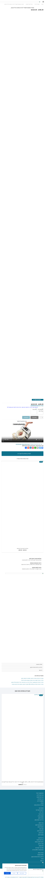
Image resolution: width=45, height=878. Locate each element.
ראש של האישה (40, 827)
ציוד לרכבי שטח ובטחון (39, 820)
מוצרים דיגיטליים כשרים (38, 805)
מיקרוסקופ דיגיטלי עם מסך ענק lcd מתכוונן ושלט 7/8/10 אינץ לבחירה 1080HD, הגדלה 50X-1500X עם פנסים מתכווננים (22, 549)
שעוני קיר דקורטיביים (39, 847)
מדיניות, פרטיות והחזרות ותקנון (36, 667)
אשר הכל (7, 873)
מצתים (42, 803)
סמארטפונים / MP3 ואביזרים (37, 849)
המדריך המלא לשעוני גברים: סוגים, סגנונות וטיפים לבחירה (32, 680)
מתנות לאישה (40, 834)
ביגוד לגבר (41, 812)
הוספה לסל (34, 417)
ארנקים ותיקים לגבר (39, 810)
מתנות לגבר (41, 808)
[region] (15, 870)
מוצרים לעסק (40, 818)
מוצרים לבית (37, 4)
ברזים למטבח (40, 838)
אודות (42, 858)
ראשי (42, 4)
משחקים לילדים (40, 801)
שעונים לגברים (40, 816)
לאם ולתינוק (41, 832)
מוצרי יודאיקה (40, 843)
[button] (43, 1)
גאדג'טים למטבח (29, 4)
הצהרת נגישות (40, 852)
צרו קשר (40, 670)
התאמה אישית (22, 873)
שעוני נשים (41, 829)
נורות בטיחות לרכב (8, 877)
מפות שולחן (41, 845)
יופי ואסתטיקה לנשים (39, 825)
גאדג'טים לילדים (40, 795)
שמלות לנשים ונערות (26, 877)
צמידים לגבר (40, 814)
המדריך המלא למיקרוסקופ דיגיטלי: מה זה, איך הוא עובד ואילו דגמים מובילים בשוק (27, 682)
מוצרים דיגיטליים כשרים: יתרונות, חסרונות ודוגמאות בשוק (32, 678)
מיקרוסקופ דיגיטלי (39, 793)
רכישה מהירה (26, 417)
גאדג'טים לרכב (40, 799)
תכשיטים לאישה (40, 830)
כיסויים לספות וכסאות (39, 841)
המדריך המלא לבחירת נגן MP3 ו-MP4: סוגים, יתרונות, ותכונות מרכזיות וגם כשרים (27, 684)
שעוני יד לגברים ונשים (17, 877)
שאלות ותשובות (39, 664)
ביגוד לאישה (41, 823)
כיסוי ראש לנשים (34, 877)
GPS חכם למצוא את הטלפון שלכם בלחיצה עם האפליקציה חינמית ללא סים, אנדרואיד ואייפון (22, 781)
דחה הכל (14, 873)
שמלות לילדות (40, 877)
